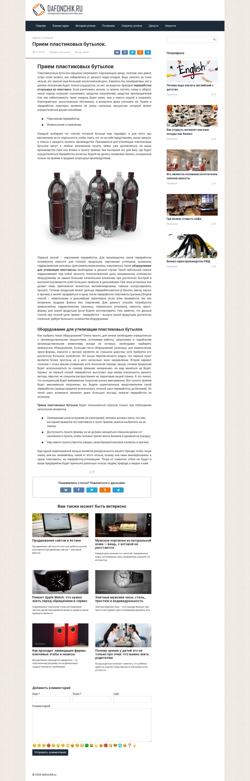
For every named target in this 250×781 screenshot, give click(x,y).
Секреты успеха (132, 25)
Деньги (153, 25)
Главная (41, 25)
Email (77, 694)
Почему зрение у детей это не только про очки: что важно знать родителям (122, 654)
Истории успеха (85, 25)
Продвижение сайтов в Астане (56, 540)
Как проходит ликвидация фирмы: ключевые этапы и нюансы (59, 652)
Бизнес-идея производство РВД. (189, 261)
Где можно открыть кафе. (184, 218)
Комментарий (41, 706)
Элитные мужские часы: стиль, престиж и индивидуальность (120, 599)
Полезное (108, 25)
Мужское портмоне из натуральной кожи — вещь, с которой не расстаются (123, 544)
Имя (36, 694)
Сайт (116, 694)
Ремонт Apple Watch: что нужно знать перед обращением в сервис (59, 599)
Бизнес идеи (61, 25)
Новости (170, 25)
